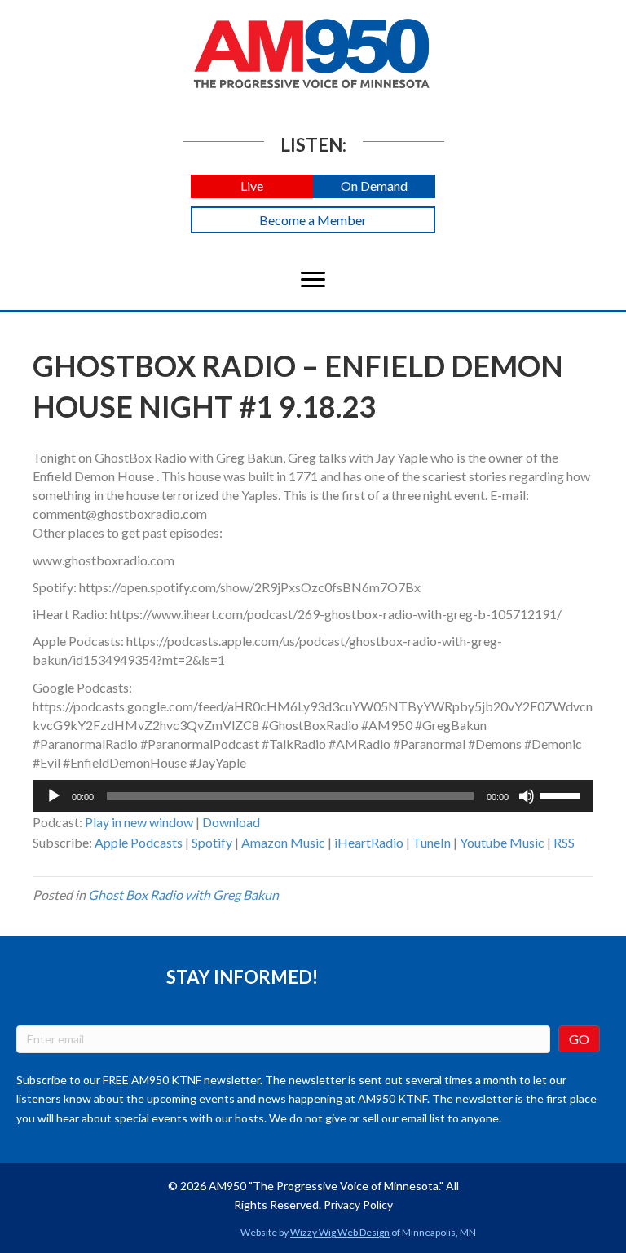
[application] (313, 796)
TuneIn (431, 842)
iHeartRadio (368, 842)
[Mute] (526, 796)
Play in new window (139, 822)
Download (231, 822)
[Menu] (313, 280)
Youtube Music (502, 842)
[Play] (54, 796)
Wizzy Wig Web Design (340, 1232)
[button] (252, 186)
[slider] (562, 794)
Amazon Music (283, 842)
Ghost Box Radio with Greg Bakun (183, 894)
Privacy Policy (358, 1204)
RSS (564, 842)
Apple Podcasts (139, 842)
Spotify (212, 842)
